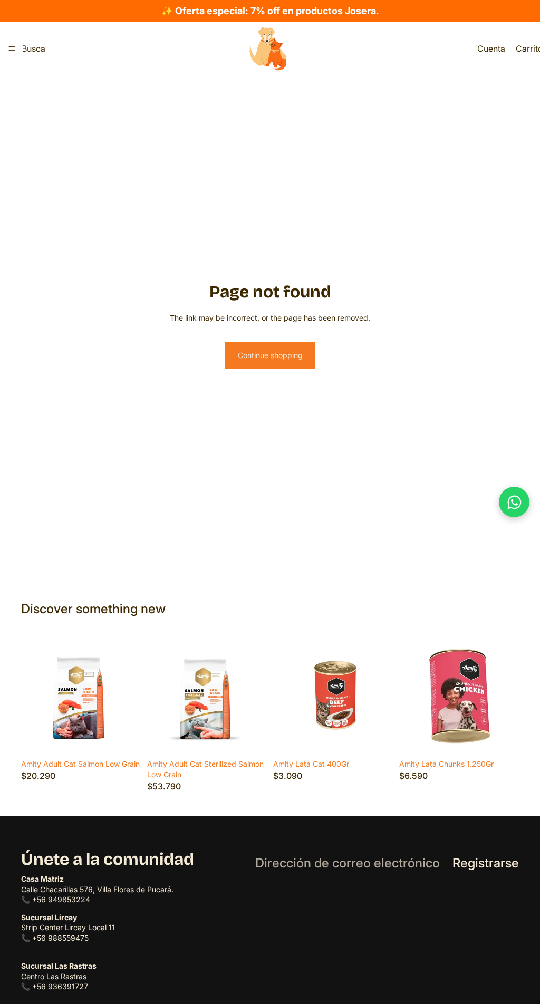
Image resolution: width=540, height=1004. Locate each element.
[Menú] (12, 48)
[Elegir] (124, 738)
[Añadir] (502, 738)
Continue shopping (270, 355)
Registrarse (485, 863)
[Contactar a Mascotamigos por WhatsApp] (514, 502)
